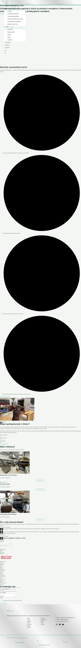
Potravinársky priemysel (14, 21)
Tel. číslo (2, 592)
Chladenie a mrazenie (13, 16)
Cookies (66, 642)
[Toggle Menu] (13, 8)
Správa (2, 596)
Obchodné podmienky (19, 642)
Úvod (6, 3)
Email (1, 590)
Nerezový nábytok (12, 24)
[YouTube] (63, 625)
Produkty (7, 8)
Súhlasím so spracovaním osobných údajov (13, 600)
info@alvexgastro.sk (64, 619)
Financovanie (11, 32)
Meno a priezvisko (4, 588)
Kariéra (7, 45)
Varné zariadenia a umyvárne (15, 19)
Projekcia (10, 29)
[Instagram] (57, 625)
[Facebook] (60, 625)
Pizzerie (9, 11)
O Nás (6, 5)
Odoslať (3, 603)
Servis (9, 37)
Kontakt (7, 47)
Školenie (9, 39)
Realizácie (8, 42)
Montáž (9, 34)
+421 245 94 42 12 (64, 621)
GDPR (1, 598)
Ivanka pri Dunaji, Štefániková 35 (67, 617)
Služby (7, 26)
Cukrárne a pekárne (13, 13)
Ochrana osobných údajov (44, 645)
